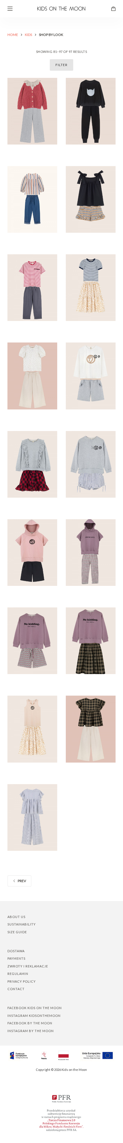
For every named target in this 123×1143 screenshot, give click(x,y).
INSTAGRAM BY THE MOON (30, 1031)
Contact (16, 989)
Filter (61, 65)
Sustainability (21, 924)
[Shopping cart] (113, 9)
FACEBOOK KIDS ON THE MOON (34, 1008)
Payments (16, 958)
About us (16, 917)
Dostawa (16, 951)
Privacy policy (21, 981)
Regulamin (17, 973)
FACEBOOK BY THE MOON (29, 1023)
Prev (22, 881)
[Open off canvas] (10, 8)
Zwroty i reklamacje (27, 966)
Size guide (17, 932)
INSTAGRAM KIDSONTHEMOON (34, 1015)
